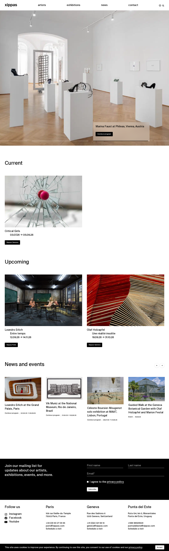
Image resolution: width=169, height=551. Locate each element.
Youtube (14, 521)
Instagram (15, 514)
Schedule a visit (54, 528)
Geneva (93, 507)
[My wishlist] (160, 5)
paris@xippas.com (55, 525)
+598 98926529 (135, 523)
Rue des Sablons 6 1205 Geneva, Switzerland (99, 515)
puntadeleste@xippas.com (141, 525)
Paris (50, 507)
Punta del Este (139, 507)
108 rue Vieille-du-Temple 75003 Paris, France (58, 515)
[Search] (163, 5)
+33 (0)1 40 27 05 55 (55, 523)
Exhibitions (73, 5)
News (104, 5)
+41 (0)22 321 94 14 (95, 523)
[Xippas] (11, 5)
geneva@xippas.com (97, 525)
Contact (133, 5)
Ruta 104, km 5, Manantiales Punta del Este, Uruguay (142, 515)
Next (84, 78)
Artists (42, 5)
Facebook (15, 517)
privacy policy (135, 547)
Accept (160, 547)
